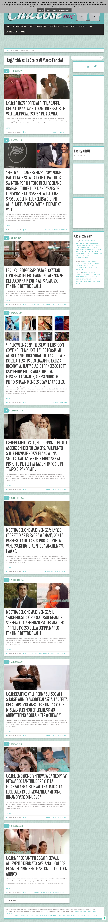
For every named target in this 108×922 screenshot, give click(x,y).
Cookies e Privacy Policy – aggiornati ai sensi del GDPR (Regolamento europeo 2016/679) (46, 915)
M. (25, 132)
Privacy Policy (78, 911)
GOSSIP (73, 26)
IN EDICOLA (82, 26)
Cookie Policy (87, 911)
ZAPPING (65, 26)
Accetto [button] (40, 10)
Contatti (22, 33)
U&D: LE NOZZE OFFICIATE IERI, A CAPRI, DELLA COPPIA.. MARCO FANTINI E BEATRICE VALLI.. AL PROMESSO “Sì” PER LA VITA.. (35, 108)
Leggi (8, 128)
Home (7, 26)
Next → (15, 900)
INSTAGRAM (63, 132)
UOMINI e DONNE (41, 26)
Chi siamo (89, 915)
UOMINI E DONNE (61, 304)
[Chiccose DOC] (54, 13)
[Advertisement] (42, 42)
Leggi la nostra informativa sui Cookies (58, 10)
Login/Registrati (11, 32)
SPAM (90, 26)
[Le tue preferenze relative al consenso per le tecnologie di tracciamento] (104, 918)
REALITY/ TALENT (54, 26)
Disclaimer (76, 915)
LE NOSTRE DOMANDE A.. (20, 26)
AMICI (31, 26)
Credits (95, 915)
